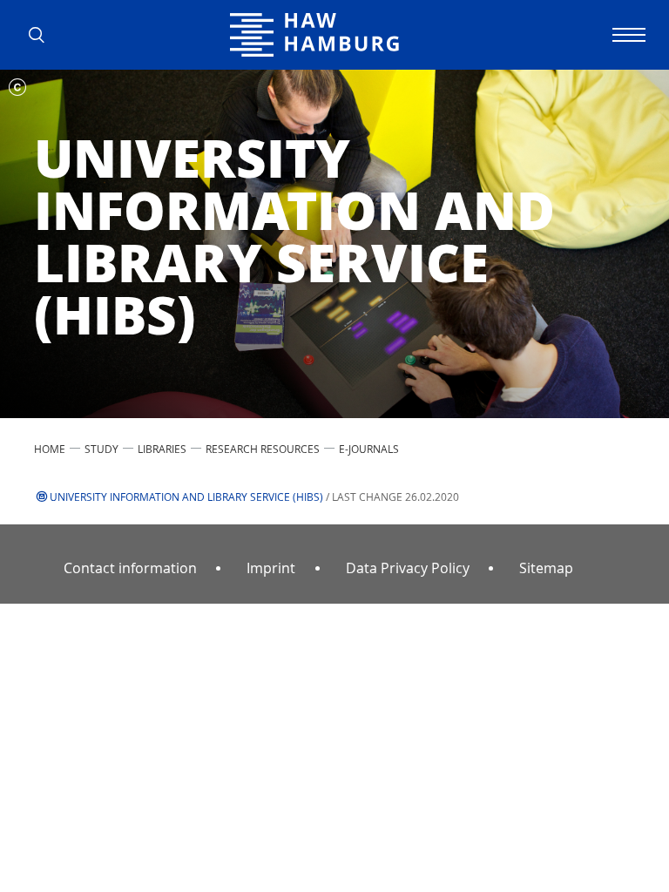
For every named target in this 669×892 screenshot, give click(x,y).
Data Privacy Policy (408, 568)
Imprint (271, 568)
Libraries (162, 449)
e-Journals (369, 449)
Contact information (130, 568)
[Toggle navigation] (626, 35)
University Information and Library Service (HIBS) (186, 496)
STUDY (101, 449)
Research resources (263, 449)
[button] (42, 35)
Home (49, 449)
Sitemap (546, 568)
